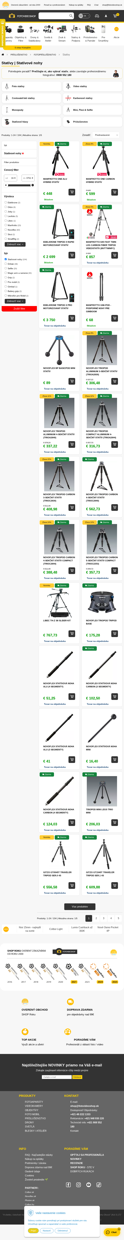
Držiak (13, 264)
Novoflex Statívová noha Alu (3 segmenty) (58, 748)
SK (85, 16)
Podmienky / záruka (35, 1163)
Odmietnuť (63, 1230)
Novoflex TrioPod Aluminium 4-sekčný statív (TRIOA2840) (59, 434)
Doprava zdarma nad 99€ (38, 1167)
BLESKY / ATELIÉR (36, 1131)
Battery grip (15, 291)
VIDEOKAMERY (34, 1106)
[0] (115, 16)
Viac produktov (80, 906)
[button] (119, 1229)
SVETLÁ (30, 1126)
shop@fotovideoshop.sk (84, 1106)
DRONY (29, 1122)
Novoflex (14, 230)
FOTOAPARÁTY (34, 1102)
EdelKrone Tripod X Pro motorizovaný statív (57, 307)
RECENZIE (76, 1163)
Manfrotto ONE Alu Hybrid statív (55, 180)
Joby (11, 211)
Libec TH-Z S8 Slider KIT (57, 620)
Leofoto (13, 216)
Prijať (33, 1230)
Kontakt (74, 1131)
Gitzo (12, 207)
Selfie (12, 268)
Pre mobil (14, 282)
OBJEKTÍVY (31, 1110)
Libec (12, 221)
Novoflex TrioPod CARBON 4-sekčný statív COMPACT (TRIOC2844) (59, 560)
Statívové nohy (17, 259)
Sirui (11, 234)
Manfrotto (14, 225)
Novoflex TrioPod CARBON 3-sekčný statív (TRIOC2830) (59, 497)
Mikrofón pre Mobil (18, 296)
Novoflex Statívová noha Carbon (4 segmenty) (58, 811)
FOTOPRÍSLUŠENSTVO (45, 55)
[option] (30, 929)
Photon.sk (29, 1200)
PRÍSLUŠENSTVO (19, 55)
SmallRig (13, 239)
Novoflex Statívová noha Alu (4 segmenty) (58, 685)
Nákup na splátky (34, 1159)
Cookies (29, 1175)
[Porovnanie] (97, 15)
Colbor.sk (29, 1192)
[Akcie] (6, 929)
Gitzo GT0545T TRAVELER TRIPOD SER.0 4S (57, 874)
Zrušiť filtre (19, 308)
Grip (11, 277)
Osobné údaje (32, 1171)
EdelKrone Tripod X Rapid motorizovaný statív (58, 243)
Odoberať (77, 1077)
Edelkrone (14, 202)
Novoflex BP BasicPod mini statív (59, 370)
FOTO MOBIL (32, 1114)
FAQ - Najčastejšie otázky (39, 1155)
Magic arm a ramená (20, 273)
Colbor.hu (29, 1204)
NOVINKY (76, 1159)
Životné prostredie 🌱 (36, 1179)
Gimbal (12, 286)
